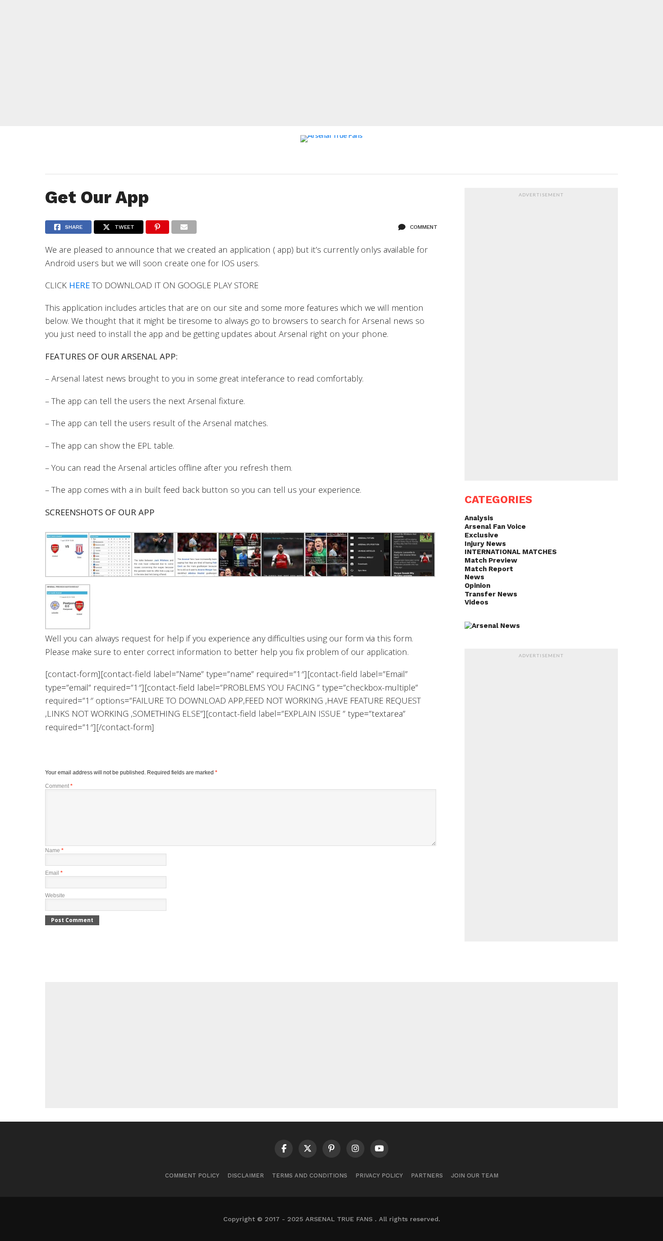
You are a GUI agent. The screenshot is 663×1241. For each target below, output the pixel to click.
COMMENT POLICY (192, 1175)
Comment (59, 786)
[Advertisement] (331, 63)
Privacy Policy (379, 1175)
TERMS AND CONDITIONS (309, 1175)
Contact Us (396, 160)
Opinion (477, 586)
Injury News (485, 544)
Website (55, 895)
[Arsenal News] (492, 626)
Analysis (479, 518)
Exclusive (481, 535)
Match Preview (491, 560)
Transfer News (491, 594)
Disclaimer (245, 1175)
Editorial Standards (327, 160)
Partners (427, 1175)
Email (54, 873)
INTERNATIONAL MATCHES (511, 552)
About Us (262, 160)
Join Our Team (474, 1175)
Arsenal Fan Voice (495, 527)
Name (54, 850)
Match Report (489, 569)
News (474, 577)
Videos (476, 602)
